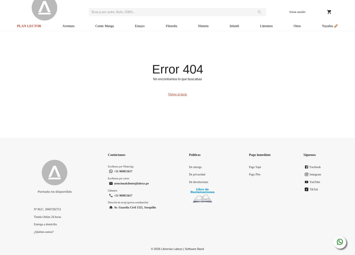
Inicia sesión (297, 12)
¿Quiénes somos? (44, 231)
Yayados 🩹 (330, 26)
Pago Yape (255, 167)
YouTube (315, 182)
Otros (297, 26)
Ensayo (140, 26)
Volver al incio (177, 94)
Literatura (266, 26)
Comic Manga (104, 26)
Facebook (315, 167)
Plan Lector (29, 26)
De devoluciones (198, 182)
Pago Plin (254, 174)
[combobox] (171, 12)
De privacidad (197, 174)
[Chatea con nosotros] (339, 242)
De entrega (195, 167)
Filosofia (171, 26)
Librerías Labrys (171, 248)
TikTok (314, 189)
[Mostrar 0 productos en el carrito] (329, 12)
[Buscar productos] (259, 12)
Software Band (194, 248)
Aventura (68, 26)
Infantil (234, 26)
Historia (203, 26)
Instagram (315, 174)
